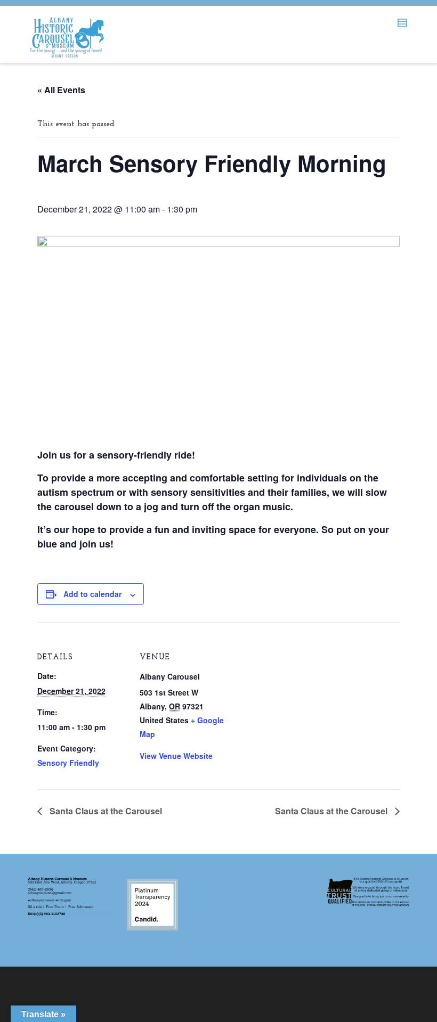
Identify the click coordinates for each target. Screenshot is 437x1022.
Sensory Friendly (68, 762)
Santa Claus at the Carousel (104, 811)
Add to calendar (92, 593)
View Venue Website (176, 755)
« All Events (61, 90)
